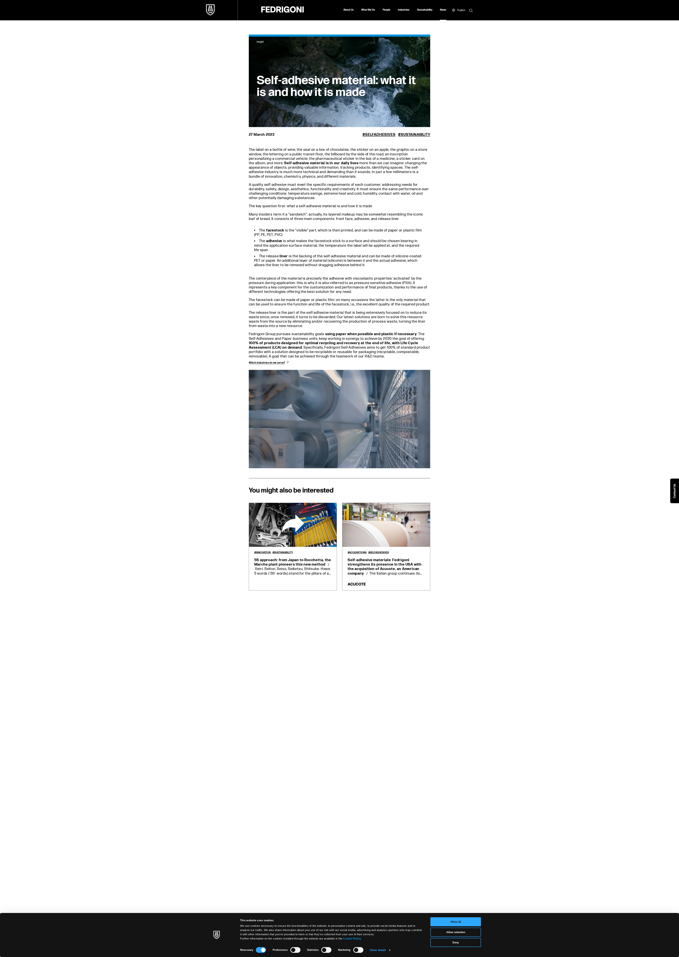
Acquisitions (358, 552)
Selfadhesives (380, 134)
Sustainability (424, 9)
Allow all (455, 921)
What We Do (368, 9)
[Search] (471, 11)
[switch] (295, 950)
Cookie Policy (352, 938)
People (386, 9)
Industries (404, 9)
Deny (455, 942)
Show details (378, 950)
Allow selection (455, 932)
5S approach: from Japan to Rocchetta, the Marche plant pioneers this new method (292, 562)
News (443, 9)
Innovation (263, 552)
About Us (348, 9)
